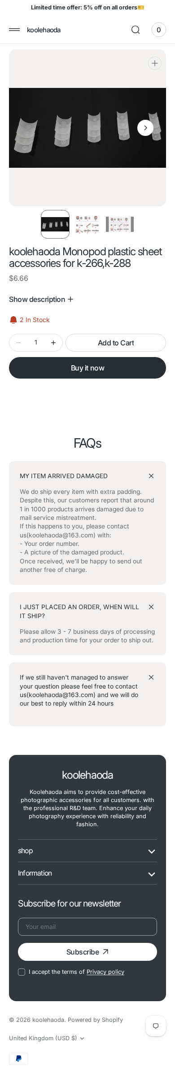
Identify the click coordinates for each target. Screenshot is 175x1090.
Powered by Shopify (95, 1019)
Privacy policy (105, 971)
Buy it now (87, 367)
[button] (14, 29)
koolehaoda (48, 1019)
